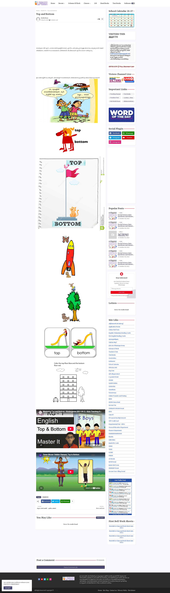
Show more (100, 517)
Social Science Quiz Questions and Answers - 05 (126, 263)
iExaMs (111, 437)
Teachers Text (114, 97)
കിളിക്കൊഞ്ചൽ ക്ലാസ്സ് (116, 323)
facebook (116, 133)
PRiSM (111, 455)
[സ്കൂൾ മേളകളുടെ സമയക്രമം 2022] (113, 235)
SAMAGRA (112, 386)
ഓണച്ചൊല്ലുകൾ (114, 496)
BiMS (110, 399)
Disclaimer (131, 590)
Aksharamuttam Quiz (129, 101)
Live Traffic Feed (120, 480)
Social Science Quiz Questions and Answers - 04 (126, 254)
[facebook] (39, 579)
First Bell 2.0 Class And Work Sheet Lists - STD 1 (121, 527)
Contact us (113, 590)
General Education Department (118, 427)
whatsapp (129, 133)
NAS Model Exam (115, 101)
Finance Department (115, 430)
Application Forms (114, 326)
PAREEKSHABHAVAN (115, 433)
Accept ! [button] (7, 588)
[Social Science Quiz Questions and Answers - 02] (113, 225)
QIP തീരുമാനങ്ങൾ (114, 374)
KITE (110, 411)
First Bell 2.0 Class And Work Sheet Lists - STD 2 (121, 532)
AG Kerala (112, 459)
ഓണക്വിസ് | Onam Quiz (115, 500)
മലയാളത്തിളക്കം (113, 339)
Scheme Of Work (74, 3)
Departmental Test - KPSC (117, 424)
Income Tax (112, 405)
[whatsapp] (47, 579)
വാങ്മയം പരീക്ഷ (128, 97)
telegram (116, 138)
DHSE (110, 446)
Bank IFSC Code (114, 443)
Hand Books (104, 3)
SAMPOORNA (113, 383)
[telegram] (45, 579)
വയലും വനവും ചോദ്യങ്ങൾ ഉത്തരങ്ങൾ (120, 493)
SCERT (111, 452)
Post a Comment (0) (70, 567)
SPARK (111, 380)
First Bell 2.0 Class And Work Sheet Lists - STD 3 (121, 536)
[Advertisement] (70, 34)
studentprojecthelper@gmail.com (120, 54)
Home (53, 3)
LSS (95, 3)
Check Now (14, 584)
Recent (61, 3)
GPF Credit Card (114, 421)
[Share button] (72, 501)
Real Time (120, 514)
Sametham (112, 389)
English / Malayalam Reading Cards (120, 333)
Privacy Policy (122, 590)
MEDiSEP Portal (114, 468)
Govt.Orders (112, 358)
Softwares (127, 3)
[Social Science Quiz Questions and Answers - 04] (113, 254)
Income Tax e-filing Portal (117, 471)
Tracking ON (125, 514)
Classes (86, 3)
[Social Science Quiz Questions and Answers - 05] (113, 263)
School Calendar (114, 364)
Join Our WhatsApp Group (117, 345)
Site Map (106, 590)
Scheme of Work (114, 348)
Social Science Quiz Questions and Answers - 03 (126, 244)
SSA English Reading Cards (117, 336)
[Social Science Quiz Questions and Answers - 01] (113, 216)
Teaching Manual (115, 94)
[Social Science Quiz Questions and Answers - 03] (113, 244)
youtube (129, 138)
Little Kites (112, 440)
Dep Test (111, 370)
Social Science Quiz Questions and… (118, 484)
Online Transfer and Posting (118, 396)
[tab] (53, 3)
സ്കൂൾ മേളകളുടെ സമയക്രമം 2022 (123, 234)
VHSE (110, 449)
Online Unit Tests (114, 330)
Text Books (117, 3)
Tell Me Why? (113, 342)
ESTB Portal (112, 462)
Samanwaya (112, 393)
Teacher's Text (113, 352)
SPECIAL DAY (113, 367)
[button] (133, 3)
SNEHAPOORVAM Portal (116, 408)
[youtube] (42, 579)
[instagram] (50, 579)
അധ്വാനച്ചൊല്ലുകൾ (115, 487)
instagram (116, 142)
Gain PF (111, 415)
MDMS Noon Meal (114, 402)
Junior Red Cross (114, 465)
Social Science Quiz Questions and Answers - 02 (126, 225)
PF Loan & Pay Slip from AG (117, 418)
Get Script (115, 514)
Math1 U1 (43, 10)
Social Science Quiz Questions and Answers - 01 (126, 215)
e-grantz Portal (113, 377)
